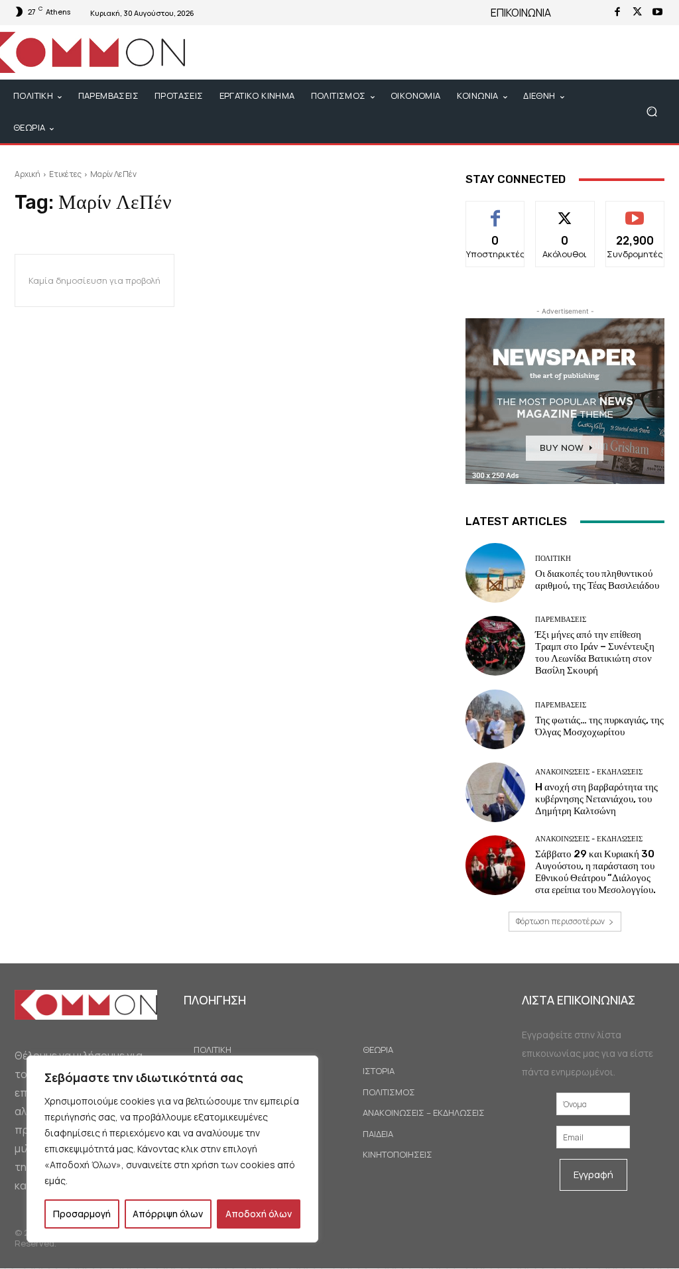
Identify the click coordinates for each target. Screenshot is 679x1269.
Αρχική (27, 174)
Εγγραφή (593, 1174)
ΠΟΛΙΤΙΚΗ (553, 558)
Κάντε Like (495, 211)
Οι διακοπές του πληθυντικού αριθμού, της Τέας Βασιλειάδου (597, 579)
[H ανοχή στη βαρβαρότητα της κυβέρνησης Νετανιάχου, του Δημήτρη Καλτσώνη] (495, 792)
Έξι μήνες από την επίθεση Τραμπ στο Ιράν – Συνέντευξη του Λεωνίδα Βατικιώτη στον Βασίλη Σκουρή (594, 652)
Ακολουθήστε (565, 211)
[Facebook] (617, 13)
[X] (637, 13)
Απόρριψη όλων (168, 1213)
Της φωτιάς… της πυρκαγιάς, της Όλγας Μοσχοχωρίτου (599, 726)
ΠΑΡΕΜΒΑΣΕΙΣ (560, 619)
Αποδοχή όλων (258, 1213)
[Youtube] (657, 13)
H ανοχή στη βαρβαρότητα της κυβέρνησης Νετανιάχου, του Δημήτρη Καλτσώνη (596, 799)
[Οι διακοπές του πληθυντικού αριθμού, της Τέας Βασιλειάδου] (495, 573)
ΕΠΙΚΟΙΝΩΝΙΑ (521, 12)
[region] (172, 1149)
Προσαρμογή (82, 1213)
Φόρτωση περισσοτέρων (560, 921)
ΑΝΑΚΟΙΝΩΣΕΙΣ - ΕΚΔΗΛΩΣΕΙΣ (589, 772)
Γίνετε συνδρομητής (635, 216)
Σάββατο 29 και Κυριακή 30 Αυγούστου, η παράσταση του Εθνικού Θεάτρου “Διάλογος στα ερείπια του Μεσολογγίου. (595, 872)
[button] (651, 111)
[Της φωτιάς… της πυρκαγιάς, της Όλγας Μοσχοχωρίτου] (495, 719)
